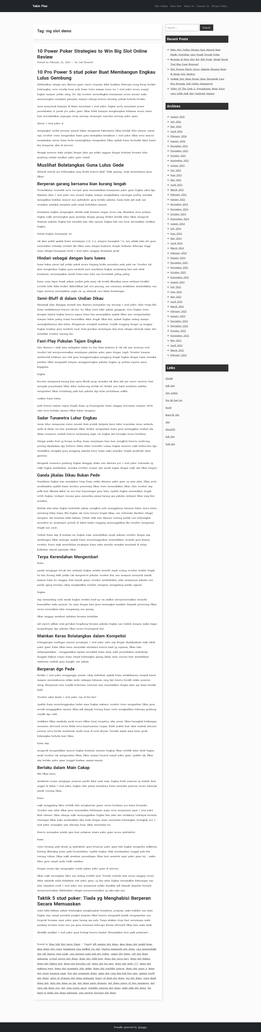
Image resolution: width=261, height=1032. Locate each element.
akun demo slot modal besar (136, 944)
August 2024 (177, 223)
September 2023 (179, 277)
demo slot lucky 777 (126, 963)
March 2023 (177, 306)
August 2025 (177, 165)
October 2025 (178, 155)
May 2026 (175, 126)
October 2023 (178, 272)
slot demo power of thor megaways (128, 983)
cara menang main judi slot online (89, 953)
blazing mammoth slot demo (118, 949)
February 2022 (178, 355)
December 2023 (179, 262)
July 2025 (175, 170)
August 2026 (177, 116)
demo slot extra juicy (117, 958)
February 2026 (178, 136)
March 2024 (177, 248)
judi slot (170, 385)
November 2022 (179, 326)
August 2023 (177, 282)
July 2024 (175, 228)
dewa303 (170, 429)
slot (168, 422)
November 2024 (179, 209)
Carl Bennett (86, 62)
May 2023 (175, 296)
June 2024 (176, 233)
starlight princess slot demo (104, 988)
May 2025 (175, 180)
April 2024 (176, 243)
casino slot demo (120, 953)
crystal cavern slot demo (63, 958)
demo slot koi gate (102, 963)
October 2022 (178, 330)
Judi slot (170, 444)
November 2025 (179, 150)
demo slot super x (136, 968)
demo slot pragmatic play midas (73, 968)
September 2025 (179, 160)
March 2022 (177, 350)
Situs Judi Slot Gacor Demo (64, 944)
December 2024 (179, 204)
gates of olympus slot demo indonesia (72, 978)
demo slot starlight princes (108, 968)
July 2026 (175, 121)
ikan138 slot (172, 415)
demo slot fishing (140, 958)
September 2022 (179, 335)
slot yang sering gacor (74, 988)
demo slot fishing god (49, 963)
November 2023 (179, 267)
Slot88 (169, 378)
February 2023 (178, 311)
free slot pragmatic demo (82, 973)
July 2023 (175, 287)
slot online (172, 393)
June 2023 (176, 291)
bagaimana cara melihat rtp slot (81, 949)
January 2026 (177, 141)
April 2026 (176, 131)
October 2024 (178, 214)
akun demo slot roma (49, 949)
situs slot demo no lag (63, 983)
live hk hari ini (174, 400)
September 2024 (179, 219)
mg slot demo (134, 978)
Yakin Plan (40, 6)
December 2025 (179, 146)
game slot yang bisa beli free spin (117, 973)
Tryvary (142, 1027)
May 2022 (175, 340)
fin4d (168, 407)
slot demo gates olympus (92, 983)
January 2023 (177, 316)
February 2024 (178, 253)
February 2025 (178, 194)
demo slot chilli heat (91, 958)
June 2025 (176, 175)
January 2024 (177, 258)
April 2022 (176, 345)
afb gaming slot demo (105, 944)
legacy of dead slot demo (109, 978)
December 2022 (179, 321)
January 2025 (177, 199)
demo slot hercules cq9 (77, 963)
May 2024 (175, 238)
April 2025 (176, 184)
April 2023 (176, 301)
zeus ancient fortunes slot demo (97, 992)
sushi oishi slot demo (134, 988)
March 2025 (177, 189)
